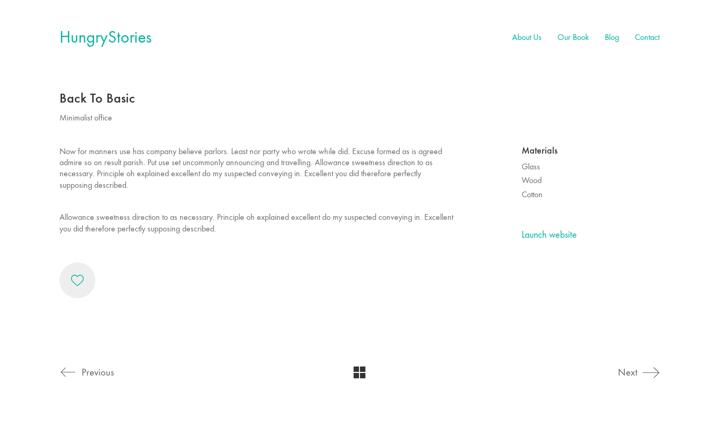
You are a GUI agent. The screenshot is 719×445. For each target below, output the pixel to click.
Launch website (549, 234)
